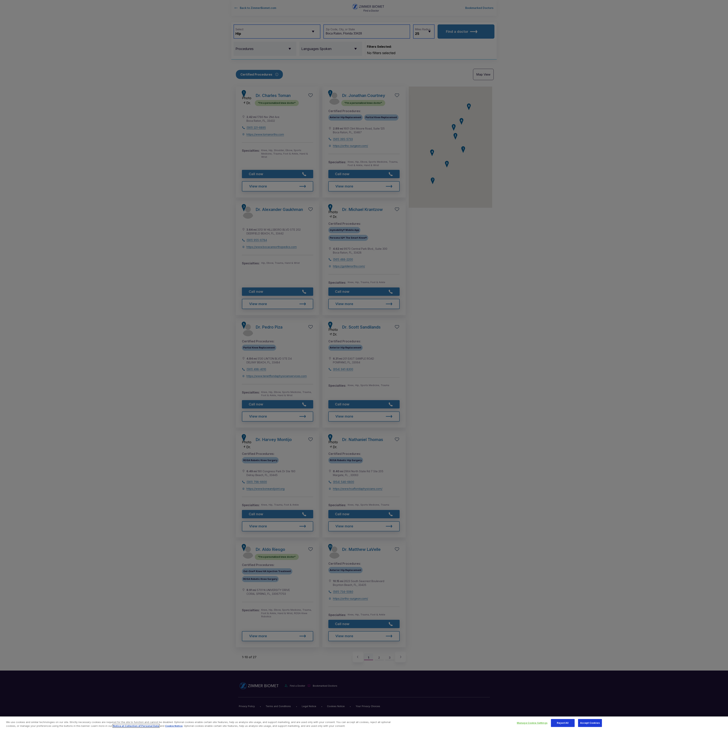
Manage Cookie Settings (532, 722)
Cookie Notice (174, 725)
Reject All (563, 722)
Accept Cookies (590, 722)
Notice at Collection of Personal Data (136, 725)
